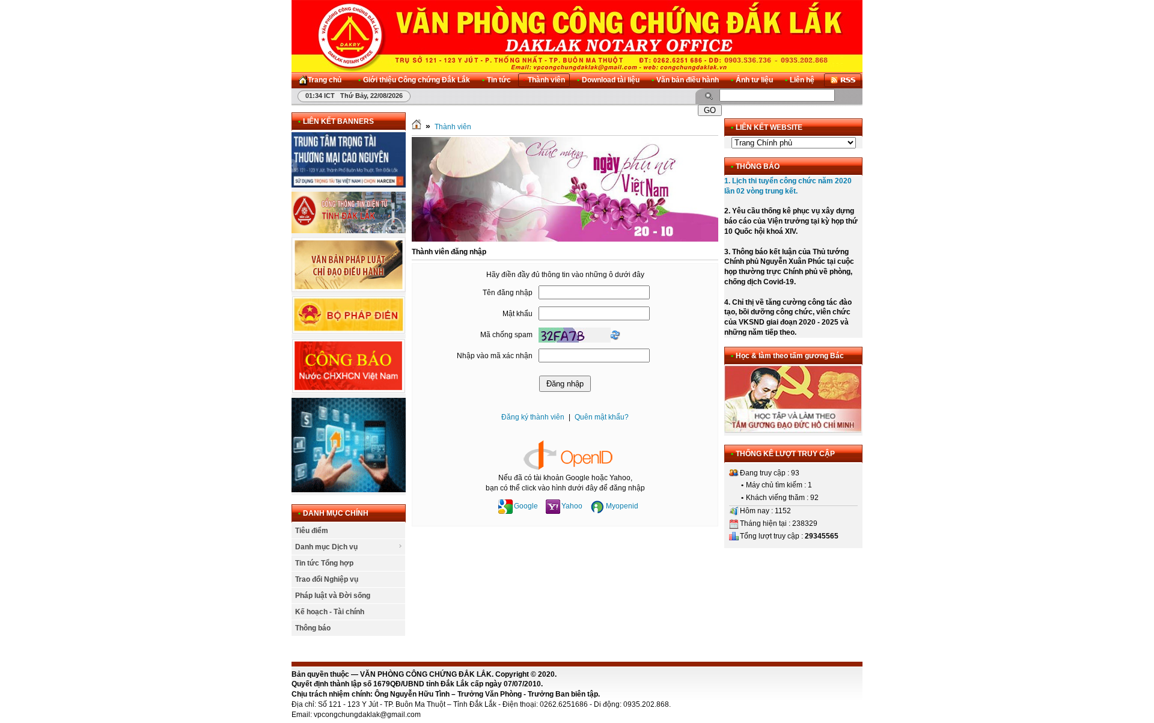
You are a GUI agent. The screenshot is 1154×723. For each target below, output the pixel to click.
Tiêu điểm (311, 530)
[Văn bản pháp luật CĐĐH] (349, 289)
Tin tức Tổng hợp (324, 563)
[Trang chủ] (416, 127)
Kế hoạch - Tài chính (329, 612)
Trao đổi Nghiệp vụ (326, 579)
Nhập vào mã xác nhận (495, 356)
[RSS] (842, 80)
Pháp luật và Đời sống (332, 595)
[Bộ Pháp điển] (349, 332)
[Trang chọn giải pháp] (349, 490)
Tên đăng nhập (508, 292)
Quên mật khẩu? (602, 417)
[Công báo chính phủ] (349, 391)
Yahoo (571, 506)
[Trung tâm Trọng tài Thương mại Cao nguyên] (349, 185)
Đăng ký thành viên (532, 417)
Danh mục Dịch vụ (326, 547)
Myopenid (622, 506)
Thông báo (313, 628)
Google (526, 506)
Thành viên (453, 127)
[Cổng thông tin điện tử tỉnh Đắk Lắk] (349, 231)
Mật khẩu (517, 314)
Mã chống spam (506, 335)
